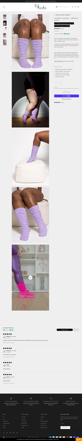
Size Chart (24, 417)
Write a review (64, 329)
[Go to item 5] (5, 42)
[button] (57, 28)
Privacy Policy (43, 425)
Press (42, 419)
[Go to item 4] (5, 35)
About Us (42, 417)
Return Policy (24, 423)
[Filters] (74, 330)
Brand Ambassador (44, 421)
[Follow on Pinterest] (13, 432)
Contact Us (24, 419)
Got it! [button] (78, 439)
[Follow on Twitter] (7, 432)
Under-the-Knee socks (58, 61)
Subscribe (65, 427)
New (4, 419)
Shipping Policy (25, 425)
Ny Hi (4, 425)
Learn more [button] (56, 439)
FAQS (23, 427)
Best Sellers (5, 421)
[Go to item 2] (5, 23)
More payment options (66, 99)
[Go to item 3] (5, 29)
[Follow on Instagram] (10, 432)
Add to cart (66, 92)
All (3, 417)
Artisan (4, 427)
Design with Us (44, 423)
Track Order (24, 421)
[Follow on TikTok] (17, 432)
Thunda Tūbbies (6, 423)
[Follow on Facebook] (3, 432)
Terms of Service (44, 427)
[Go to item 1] (5, 16)
